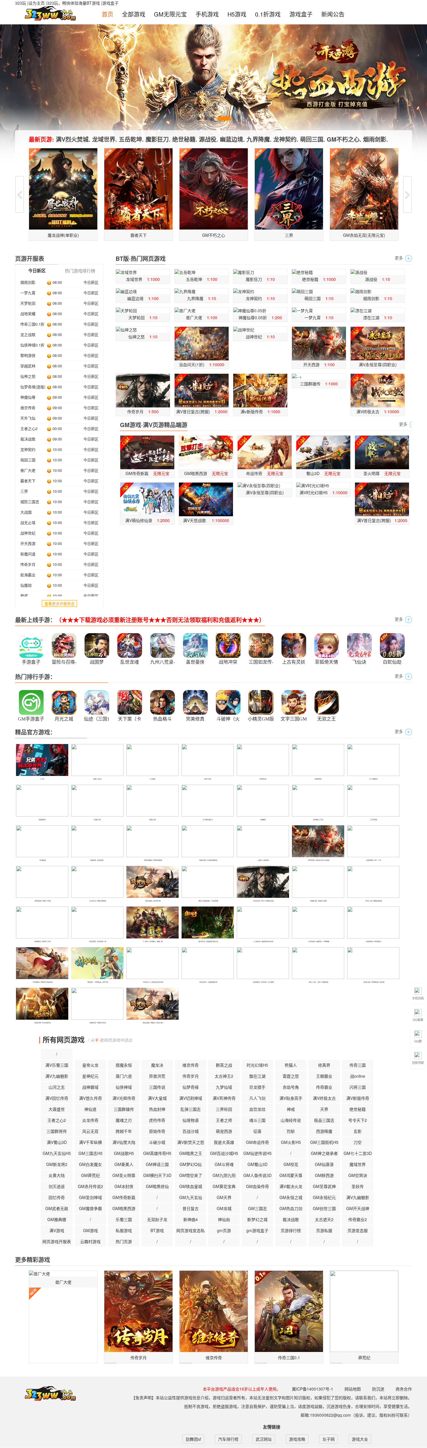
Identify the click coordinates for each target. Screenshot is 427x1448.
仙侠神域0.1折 (32, 345)
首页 (107, 14)
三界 (24, 491)
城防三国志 (29, 501)
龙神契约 (27, 449)
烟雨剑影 (27, 282)
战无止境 (27, 522)
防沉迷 (378, 1389)
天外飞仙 (27, 418)
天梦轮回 (27, 303)
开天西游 (27, 543)
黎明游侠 (27, 355)
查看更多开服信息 (59, 603)
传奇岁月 (27, 564)
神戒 (24, 595)
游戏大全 (360, 1439)
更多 (399, 258)
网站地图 (353, 1389)
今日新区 (90, 282)
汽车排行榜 (228, 1439)
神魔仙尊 (27, 397)
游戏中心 (46, 1393)
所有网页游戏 (64, 1039)
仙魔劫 (26, 585)
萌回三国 (27, 460)
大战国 (26, 512)
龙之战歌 (27, 334)
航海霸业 (27, 574)
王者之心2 (28, 428)
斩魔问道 (27, 554)
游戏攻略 (297, 1439)
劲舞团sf (193, 1439)
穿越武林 (27, 366)
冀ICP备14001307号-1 (312, 1389)
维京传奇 (27, 407)
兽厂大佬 (27, 470)
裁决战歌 (27, 439)
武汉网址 (264, 1439)
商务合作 (404, 1389)
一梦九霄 (27, 292)
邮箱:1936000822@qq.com (326, 1415)
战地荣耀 (27, 313)
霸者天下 (27, 480)
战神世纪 (27, 533)
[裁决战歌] (41, 1039)
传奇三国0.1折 (32, 324)
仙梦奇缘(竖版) (32, 386)
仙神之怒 (27, 376)
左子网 (328, 1439)
